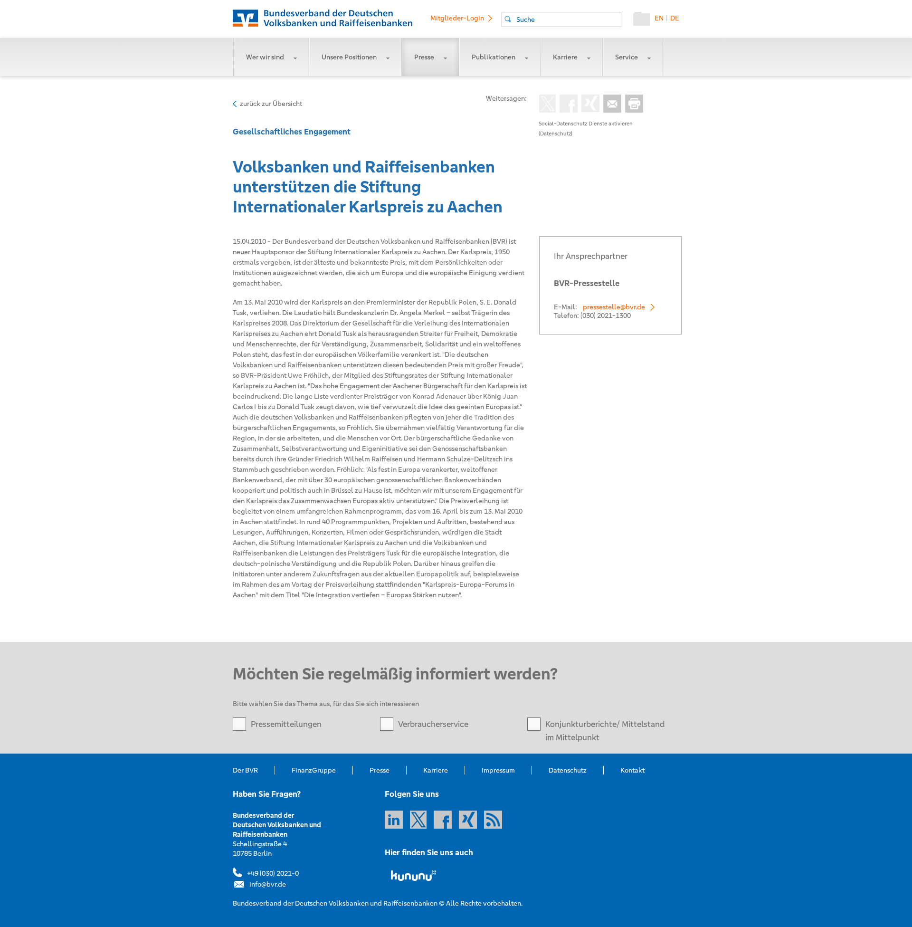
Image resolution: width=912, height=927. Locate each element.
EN (659, 18)
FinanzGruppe (314, 770)
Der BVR (245, 770)
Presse (424, 57)
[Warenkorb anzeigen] (644, 21)
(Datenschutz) (555, 133)
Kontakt (632, 770)
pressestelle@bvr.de (614, 307)
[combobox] (561, 19)
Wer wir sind (265, 57)
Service (626, 57)
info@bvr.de (267, 884)
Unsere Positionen (349, 57)
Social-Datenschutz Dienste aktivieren (586, 123)
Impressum (498, 770)
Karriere (565, 57)
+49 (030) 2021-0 (273, 873)
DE (674, 18)
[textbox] (568, 19)
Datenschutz (568, 770)
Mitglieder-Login (457, 18)
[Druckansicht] (632, 105)
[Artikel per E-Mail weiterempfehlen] (610, 105)
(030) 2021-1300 (605, 315)
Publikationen (493, 57)
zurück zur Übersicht (271, 103)
